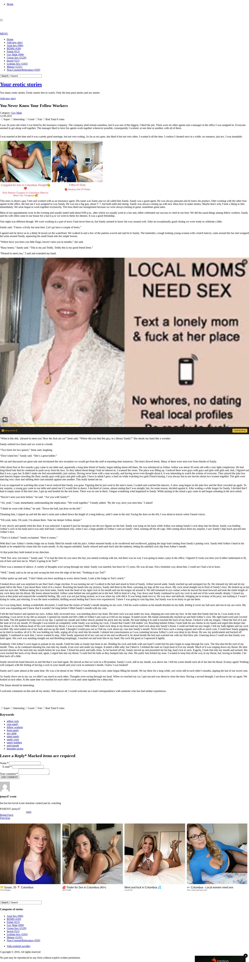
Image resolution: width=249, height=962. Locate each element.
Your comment (9, 773)
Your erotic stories (21, 84)
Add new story (15, 42)
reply (29, 811)
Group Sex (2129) (16, 57)
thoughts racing (15, 748)
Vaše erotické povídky (18, 946)
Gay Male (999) (15, 54)
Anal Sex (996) (15, 45)
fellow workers (15, 727)
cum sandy (12, 724)
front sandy (13, 730)
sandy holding (14, 742)
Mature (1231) (14, 66)
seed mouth (13, 745)
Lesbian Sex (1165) (17, 63)
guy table (12, 733)
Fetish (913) (13, 51)
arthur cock (13, 721)
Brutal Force (6, 815)
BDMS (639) (14, 48)
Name (4, 763)
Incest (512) (13, 60)
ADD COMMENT (9, 777)
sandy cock (13, 739)
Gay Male (16, 112)
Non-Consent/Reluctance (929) (23, 69)
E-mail (7, 766)
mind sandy (13, 736)
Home (10, 4)
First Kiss (5, 818)
